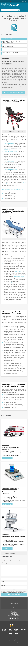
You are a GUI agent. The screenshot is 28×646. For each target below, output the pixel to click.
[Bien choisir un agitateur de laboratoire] (14, 475)
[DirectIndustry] (4, 629)
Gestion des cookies (20, 641)
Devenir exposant (14, 603)
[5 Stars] (6, 553)
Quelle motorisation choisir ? (9, 451)
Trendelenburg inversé (18, 276)
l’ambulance (7, 149)
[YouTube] (13, 618)
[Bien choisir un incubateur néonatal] (14, 521)
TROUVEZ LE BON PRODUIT (14, 600)
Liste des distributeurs (9, 642)
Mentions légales (8, 640)
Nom (2, 577)
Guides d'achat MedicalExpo (10, 638)
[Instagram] (18, 618)
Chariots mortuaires (9, 161)
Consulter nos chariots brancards (13, 92)
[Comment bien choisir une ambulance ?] (14, 432)
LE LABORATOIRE (5, 488)
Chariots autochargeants (10, 282)
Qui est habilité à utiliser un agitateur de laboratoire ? (14, 498)
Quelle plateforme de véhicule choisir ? (11, 455)
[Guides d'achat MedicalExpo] (14, 27)
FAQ (14, 607)
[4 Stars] (5, 553)
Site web (3, 585)
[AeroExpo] (11, 633)
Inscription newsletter (14, 614)
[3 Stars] (4, 553)
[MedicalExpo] (10, 4)
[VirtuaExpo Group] (14, 625)
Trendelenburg (17, 271)
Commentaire (4, 564)
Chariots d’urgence (9, 143)
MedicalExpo (23, 1)
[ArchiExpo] (10, 629)
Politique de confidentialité (17, 640)
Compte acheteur (14, 613)
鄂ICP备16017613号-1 (18, 642)
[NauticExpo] (16, 629)
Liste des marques (14, 611)
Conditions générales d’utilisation (9, 641)
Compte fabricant (14, 612)
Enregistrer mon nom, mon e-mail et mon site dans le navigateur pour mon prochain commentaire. (14, 592)
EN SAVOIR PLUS (7, 458)
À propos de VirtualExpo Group (14, 615)
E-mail (3, 581)
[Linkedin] (15, 618)
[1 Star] (1, 553)
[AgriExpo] (17, 633)
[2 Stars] (3, 553)
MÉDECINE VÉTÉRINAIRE (14, 488)
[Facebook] (10, 618)
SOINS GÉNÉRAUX (5, 58)
